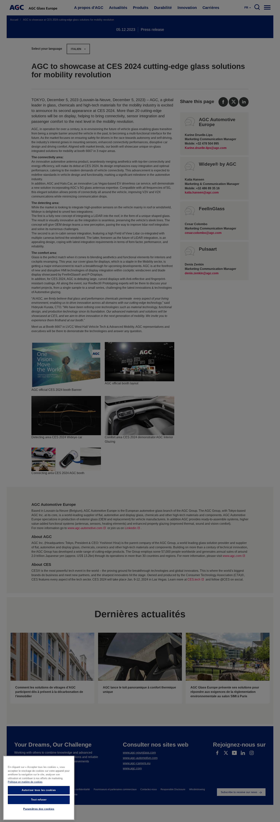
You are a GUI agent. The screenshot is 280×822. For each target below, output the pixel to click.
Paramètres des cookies (38, 809)
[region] (38, 788)
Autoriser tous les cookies (39, 790)
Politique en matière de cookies (25, 782)
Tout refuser (39, 799)
